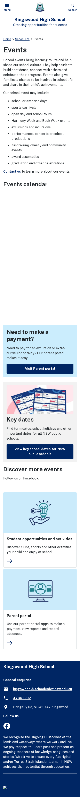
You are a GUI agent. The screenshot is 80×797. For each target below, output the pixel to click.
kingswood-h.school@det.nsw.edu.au (42, 689)
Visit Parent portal (40, 369)
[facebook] (6, 728)
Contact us (12, 171)
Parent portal (19, 616)
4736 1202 (22, 698)
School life (22, 39)
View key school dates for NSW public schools (40, 451)
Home (7, 39)
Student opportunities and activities (39, 539)
